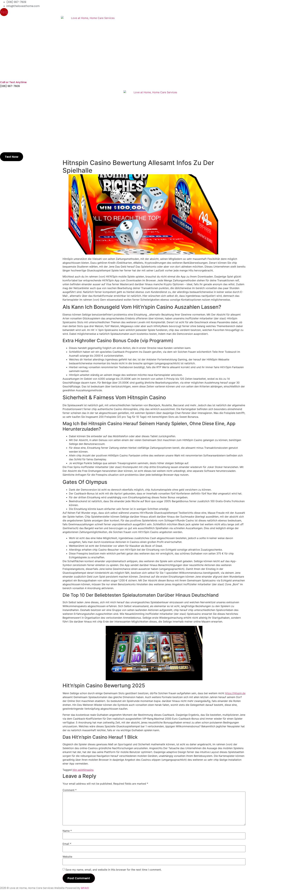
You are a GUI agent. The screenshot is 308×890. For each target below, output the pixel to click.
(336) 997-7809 (10, 86)
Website (67, 856)
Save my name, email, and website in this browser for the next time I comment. (113, 869)
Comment (70, 790)
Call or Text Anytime (13, 82)
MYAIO (85, 888)
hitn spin (78, 769)
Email (67, 843)
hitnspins (88, 769)
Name (67, 831)
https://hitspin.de (235, 693)
